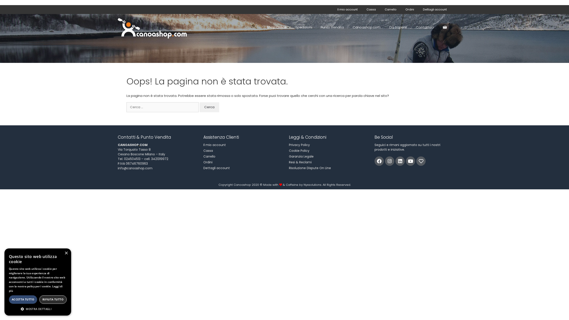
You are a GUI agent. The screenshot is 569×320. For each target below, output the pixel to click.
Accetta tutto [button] (23, 299)
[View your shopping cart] (444, 27)
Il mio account (347, 9)
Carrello (391, 9)
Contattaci (425, 27)
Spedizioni (303, 27)
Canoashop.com (367, 27)
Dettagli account (435, 9)
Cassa (371, 9)
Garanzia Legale (301, 156)
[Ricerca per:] (163, 107)
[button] (38, 309)
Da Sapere (398, 27)
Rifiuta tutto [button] (53, 299)
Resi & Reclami (300, 162)
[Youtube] (410, 161)
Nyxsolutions (312, 185)
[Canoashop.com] (153, 27)
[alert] (37, 282)
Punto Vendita (332, 27)
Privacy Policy (299, 145)
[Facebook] (379, 161)
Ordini (409, 9)
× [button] (66, 253)
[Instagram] (389, 161)
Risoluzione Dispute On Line (310, 168)
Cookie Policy (299, 150)
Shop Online (277, 27)
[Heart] (421, 161)
